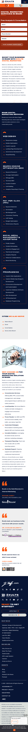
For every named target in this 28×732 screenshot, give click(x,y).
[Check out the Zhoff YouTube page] (14, 590)
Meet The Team (6, 651)
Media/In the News (7, 674)
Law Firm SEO (6, 635)
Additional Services (8, 640)
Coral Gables (9, 328)
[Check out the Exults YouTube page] (14, 600)
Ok (14, 730)
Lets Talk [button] (13, 611)
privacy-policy (8, 689)
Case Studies (6, 638)
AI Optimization (6, 633)
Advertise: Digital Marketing (10, 630)
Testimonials (6, 653)
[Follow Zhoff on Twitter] (3, 590)
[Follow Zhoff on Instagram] (21, 590)
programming (11, 401)
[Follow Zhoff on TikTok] (17, 590)
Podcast (4, 677)
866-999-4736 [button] (13, 615)
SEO (11, 395)
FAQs (3, 672)
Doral (6, 324)
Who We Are (6, 644)
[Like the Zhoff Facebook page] (10, 590)
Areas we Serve (7, 661)
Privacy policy (23, 728)
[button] (7, 5)
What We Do (6, 621)
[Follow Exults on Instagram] (21, 600)
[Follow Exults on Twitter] (3, 600)
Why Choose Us (7, 648)
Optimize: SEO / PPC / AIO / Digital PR (13, 628)
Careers (4, 658)
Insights (5, 665)
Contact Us (6, 696)
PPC (14, 395)
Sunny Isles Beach (10, 331)
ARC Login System (7, 656)
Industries (6, 693)
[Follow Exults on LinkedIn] (6, 600)
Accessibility (7, 686)
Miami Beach (9, 321)
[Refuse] (26, 728)
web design (16, 398)
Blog (3, 669)
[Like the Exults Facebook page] (10, 600)
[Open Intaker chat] (13, 725)
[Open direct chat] (25, 715)
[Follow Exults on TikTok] (17, 600)
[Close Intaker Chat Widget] (27, 715)
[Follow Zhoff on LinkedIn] (6, 590)
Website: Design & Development (11, 625)
